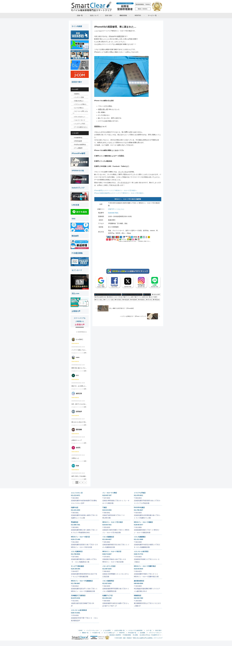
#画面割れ (142, 299)
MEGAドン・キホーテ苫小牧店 (112, 522)
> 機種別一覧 (84, 632)
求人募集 (135, 635)
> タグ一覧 (147, 630)
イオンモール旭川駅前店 (79, 610)
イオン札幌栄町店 (77, 551)
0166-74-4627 (106, 554)
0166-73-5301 (75, 613)
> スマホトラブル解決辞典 (134, 630)
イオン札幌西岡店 (108, 581)
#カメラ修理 (154, 297)
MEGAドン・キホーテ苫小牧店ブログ (133, 294)
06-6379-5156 (75, 598)
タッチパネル (123, 172)
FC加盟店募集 (127, 635)
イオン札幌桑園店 (140, 537)
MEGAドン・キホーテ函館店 (143, 522)
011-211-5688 (138, 539)
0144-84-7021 (113, 213)
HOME (80, 630)
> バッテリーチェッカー (91, 630)
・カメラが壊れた (78, 108)
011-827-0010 (106, 583)
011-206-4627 (106, 539)
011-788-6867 (75, 583)
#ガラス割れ (99, 299)
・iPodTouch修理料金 (79, 144)
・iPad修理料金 (77, 137)
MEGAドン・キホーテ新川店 (80, 537)
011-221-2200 (75, 510)
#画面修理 (134, 299)
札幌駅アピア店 (107, 595)
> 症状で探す (157, 630)
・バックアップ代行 (79, 123)
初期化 (121, 156)
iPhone (111, 36)
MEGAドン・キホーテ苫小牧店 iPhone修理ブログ (108, 294)
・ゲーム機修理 (77, 148)
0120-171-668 (75, 539)
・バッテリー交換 (78, 97)
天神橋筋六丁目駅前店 (78, 595)
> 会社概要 (141, 632)
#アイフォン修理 (129, 297)
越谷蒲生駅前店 (139, 581)
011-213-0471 (75, 495)
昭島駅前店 (137, 595)
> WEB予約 (121, 632)
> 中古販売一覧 (95, 632)
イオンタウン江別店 (108, 566)
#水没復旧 (118, 299)
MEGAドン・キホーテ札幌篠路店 (82, 581)
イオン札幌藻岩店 (108, 537)
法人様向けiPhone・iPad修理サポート (150, 635)
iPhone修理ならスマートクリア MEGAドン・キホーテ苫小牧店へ (115, 190)
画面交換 (120, 36)
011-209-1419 (106, 598)
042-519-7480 (138, 598)
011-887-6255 (106, 569)
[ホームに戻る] (116, 6)
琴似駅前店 (74, 522)
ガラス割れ (108, 106)
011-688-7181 (75, 525)
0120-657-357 (106, 495)
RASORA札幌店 (139, 507)
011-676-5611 (138, 495)
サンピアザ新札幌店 (77, 566)
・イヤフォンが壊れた (79, 104)
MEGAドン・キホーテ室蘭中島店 (145, 566)
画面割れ (97, 126)
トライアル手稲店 (140, 493)
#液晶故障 (126, 299)
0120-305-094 (75, 569)
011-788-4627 (138, 510)
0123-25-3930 (106, 510)
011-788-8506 (75, 554)
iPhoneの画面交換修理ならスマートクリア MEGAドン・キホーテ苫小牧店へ (119, 193)
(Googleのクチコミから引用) (78, 352)
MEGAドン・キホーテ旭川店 (111, 551)
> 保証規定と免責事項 (114, 635)
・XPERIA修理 (77, 141)
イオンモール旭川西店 (141, 551)
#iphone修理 (157, 294)
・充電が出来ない (78, 101)
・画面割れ (76, 94)
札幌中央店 (74, 507)
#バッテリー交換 (109, 299)
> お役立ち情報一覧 (118, 630)
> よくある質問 (105, 630)
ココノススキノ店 (77, 493)
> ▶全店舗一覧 (131, 632)
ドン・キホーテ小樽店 (109, 493)
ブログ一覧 (147, 294)
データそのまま (123, 182)
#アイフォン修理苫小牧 (142, 297)
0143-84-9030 (138, 569)
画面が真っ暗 (103, 109)
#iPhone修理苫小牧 (101, 297)
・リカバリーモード (79, 120)
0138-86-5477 (138, 525)
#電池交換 (156, 299)
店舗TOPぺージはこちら (116, 209)
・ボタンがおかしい (79, 116)
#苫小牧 (150, 299)
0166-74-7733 (138, 554)
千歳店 (104, 507)
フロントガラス (100, 132)
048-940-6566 (138, 583)
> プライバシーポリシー (154, 632)
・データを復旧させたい (80, 127)
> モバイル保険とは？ (108, 632)
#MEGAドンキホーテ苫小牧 (115, 297)
